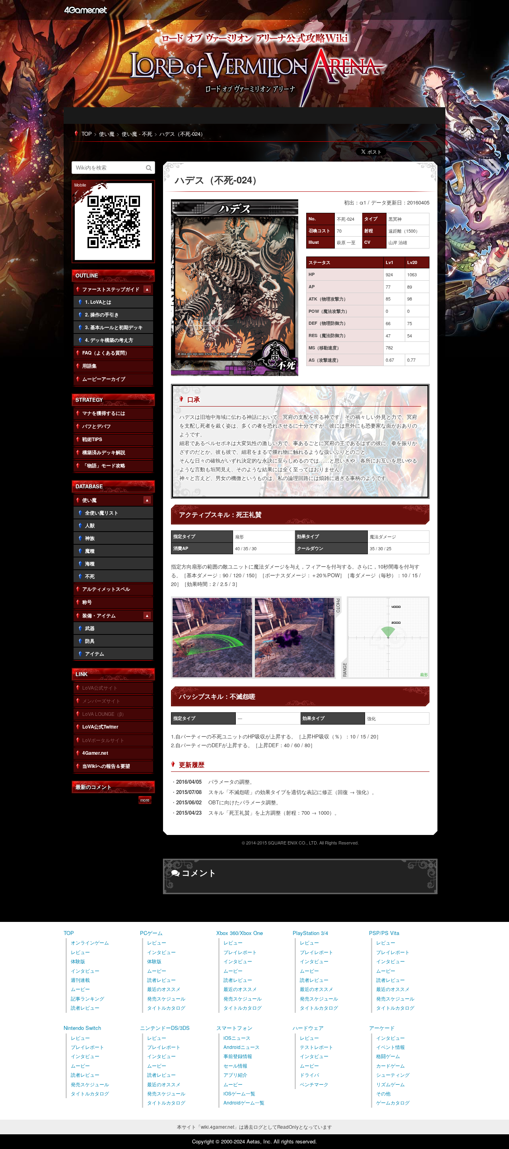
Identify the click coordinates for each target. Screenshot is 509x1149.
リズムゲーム (390, 1084)
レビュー (80, 952)
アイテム (94, 653)
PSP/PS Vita (384, 933)
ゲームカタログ (393, 1102)
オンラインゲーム (90, 942)
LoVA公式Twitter (100, 726)
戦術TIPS (92, 439)
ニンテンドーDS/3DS (165, 1027)
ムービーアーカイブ (103, 379)
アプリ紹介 (235, 1075)
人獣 (90, 525)
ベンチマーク (314, 1084)
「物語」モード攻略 (103, 465)
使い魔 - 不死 (137, 133)
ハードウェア (308, 1027)
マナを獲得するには (103, 413)
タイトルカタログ (166, 1007)
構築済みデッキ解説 (103, 452)
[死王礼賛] (212, 674)
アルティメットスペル (106, 589)
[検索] (149, 167)
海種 (90, 563)
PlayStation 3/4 (310, 933)
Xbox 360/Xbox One (239, 933)
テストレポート (316, 1047)
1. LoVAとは (98, 302)
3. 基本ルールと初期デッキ (114, 327)
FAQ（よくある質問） (106, 352)
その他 (383, 1093)
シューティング (393, 1075)
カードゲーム (390, 1065)
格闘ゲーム (388, 1056)
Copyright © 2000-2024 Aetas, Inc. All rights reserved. (254, 1141)
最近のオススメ (164, 989)
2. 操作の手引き (102, 314)
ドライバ (309, 1075)
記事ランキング (87, 998)
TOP (87, 133)
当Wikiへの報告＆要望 (106, 766)
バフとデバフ (96, 426)
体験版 (78, 961)
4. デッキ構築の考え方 (109, 340)
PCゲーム (151, 933)
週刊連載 (80, 980)
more (145, 800)
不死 (90, 576)
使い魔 (107, 133)
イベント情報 (390, 1047)
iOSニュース (237, 1038)
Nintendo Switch (82, 1027)
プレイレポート (240, 952)
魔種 (90, 551)
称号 (87, 602)
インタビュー (85, 971)
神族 (90, 538)
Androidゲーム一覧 (243, 1102)
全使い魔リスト (102, 512)
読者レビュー (85, 1007)
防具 (90, 641)
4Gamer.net (85, 10)
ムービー (80, 989)
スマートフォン (234, 1027)
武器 (90, 628)
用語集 (89, 365)
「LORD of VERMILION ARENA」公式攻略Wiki (262, 70)
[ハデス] (234, 372)
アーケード (382, 1027)
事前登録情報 (237, 1056)
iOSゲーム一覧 (239, 1093)
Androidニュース (241, 1047)
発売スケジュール (166, 998)
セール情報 (235, 1065)
